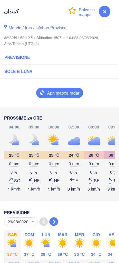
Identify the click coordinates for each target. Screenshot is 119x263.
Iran (28, 27)
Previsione (17, 57)
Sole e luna (18, 71)
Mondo (15, 27)
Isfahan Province (51, 27)
